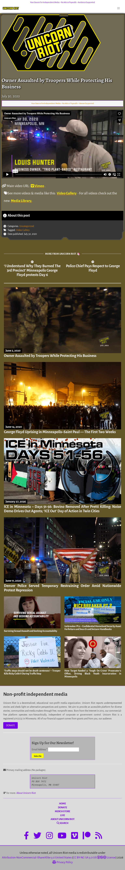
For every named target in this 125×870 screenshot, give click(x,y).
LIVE (62, 815)
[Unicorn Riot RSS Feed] (98, 836)
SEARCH (63, 823)
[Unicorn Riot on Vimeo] (74, 836)
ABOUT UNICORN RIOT (63, 819)
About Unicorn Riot (26, 793)
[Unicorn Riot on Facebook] (26, 836)
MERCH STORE (62, 811)
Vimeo (39, 186)
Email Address (40, 749)
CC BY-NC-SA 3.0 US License (94, 857)
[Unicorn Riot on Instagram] (49, 836)
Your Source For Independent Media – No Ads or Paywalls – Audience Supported (62, 2)
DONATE (10, 725)
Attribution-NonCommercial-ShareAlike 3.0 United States (37, 857)
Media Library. (21, 201)
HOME (62, 803)
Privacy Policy (64, 862)
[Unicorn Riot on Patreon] (86, 836)
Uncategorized (26, 226)
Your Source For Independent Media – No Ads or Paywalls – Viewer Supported (62, 103)
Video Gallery (66, 193)
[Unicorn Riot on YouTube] (62, 836)
